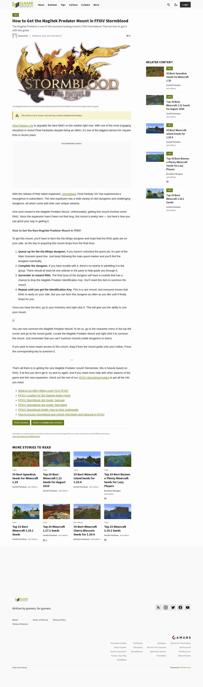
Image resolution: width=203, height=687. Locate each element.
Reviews (52, 4)
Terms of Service (40, 619)
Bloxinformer (184, 655)
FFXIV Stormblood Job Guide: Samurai (41, 400)
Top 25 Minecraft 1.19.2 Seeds (115, 528)
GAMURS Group (185, 667)
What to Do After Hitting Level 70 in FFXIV (43, 390)
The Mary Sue (184, 651)
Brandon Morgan (112, 490)
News (41, 4)
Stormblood (69, 193)
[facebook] (180, 607)
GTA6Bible (121, 659)
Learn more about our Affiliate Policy (26, 436)
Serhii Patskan (19, 486)
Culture (73, 4)
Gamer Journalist (118, 651)
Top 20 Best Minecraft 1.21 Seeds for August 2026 (54, 480)
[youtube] (188, 607)
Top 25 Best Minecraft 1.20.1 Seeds (23, 530)
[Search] (169, 5)
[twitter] (173, 607)
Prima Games (120, 647)
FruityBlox (161, 655)
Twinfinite (138, 643)
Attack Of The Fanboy (180, 643)
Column (85, 4)
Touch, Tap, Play (118, 655)
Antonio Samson (82, 539)
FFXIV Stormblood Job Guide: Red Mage (42, 404)
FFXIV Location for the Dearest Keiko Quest (44, 395)
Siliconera (138, 647)
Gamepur (162, 643)
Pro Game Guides (118, 643)
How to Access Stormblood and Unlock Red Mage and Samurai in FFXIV (61, 414)
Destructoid (185, 647)
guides (94, 377)
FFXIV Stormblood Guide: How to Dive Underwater (48, 409)
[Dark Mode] (176, 5)
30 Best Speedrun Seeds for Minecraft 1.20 (25, 478)
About (15, 619)
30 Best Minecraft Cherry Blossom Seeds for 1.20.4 (85, 530)
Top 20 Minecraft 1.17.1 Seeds (54, 528)
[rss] (158, 607)
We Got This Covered (156, 647)
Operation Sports (158, 651)
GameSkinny (137, 651)
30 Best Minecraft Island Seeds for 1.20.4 (85, 478)
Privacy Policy (59, 619)
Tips (63, 4)
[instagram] (166, 607)
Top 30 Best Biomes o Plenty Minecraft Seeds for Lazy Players (117, 480)
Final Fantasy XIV (22, 125)
